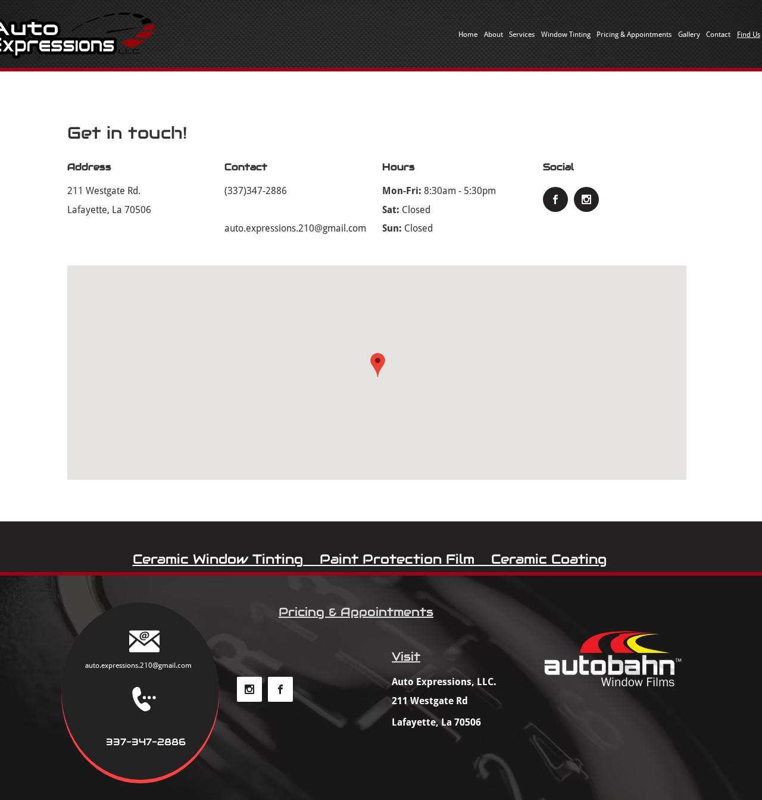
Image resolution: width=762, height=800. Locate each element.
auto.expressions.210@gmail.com (295, 228)
